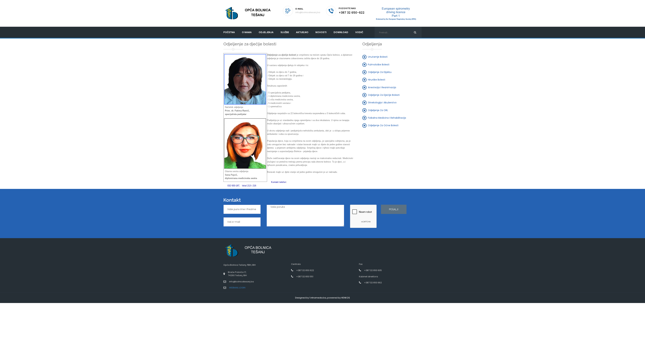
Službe (285, 32)
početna (229, 32)
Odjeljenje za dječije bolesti (384, 94)
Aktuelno (302, 32)
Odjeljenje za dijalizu (380, 72)
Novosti (321, 32)
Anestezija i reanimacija (382, 87)
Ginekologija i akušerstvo (382, 102)
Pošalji (393, 209)
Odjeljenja (266, 32)
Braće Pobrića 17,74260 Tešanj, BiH (237, 274)
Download (341, 32)
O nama (247, 32)
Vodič (359, 32)
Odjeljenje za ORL (378, 110)
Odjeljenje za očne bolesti (383, 125)
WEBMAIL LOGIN (237, 287)
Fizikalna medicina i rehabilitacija (387, 117)
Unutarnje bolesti (378, 56)
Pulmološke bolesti (378, 64)
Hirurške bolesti (376, 79)
